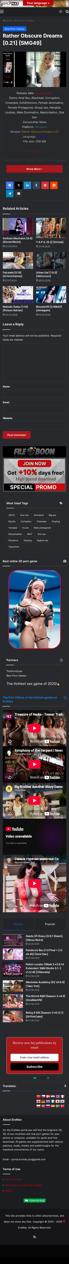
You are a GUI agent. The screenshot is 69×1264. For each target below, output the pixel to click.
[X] (18, 185)
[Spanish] (53, 1106)
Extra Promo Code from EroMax (23, 1185)
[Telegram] (9, 193)
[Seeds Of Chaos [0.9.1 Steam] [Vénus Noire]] (13, 940)
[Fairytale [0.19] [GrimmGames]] (18, 260)
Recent (18, 924)
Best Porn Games (16, 675)
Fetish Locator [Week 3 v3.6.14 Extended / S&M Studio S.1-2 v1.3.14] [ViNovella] (45, 968)
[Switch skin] (61, 11)
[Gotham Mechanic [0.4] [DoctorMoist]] (18, 226)
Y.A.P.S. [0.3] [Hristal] (50, 242)
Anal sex (24, 515)
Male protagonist (42, 527)
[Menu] (2, 11)
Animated (39, 515)
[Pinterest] (45, 185)
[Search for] (67, 11)
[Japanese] (57, 1101)
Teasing (27, 540)
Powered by (25, 1078)
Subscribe (34, 1067)
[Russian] (48, 1106)
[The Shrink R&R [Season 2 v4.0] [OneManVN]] (13, 1001)
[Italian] (53, 1101)
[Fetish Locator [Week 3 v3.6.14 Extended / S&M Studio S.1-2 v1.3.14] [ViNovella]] (13, 969)
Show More (33, 168)
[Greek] (48, 1101)
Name (7, 386)
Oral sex (42, 534)
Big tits (11, 521)
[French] (62, 1097)
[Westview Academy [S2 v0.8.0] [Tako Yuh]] (13, 986)
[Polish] (38, 1106)
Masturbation (15, 534)
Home (9, 20)
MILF (29, 534)
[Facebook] (9, 185)
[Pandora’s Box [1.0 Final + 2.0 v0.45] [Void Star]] (13, 954)
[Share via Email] (18, 193)
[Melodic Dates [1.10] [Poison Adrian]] (18, 294)
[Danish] (48, 1097)
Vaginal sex (42, 540)
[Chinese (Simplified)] (38, 1097)
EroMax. (22, 1227)
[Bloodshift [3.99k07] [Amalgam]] (51, 294)
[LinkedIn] (27, 185)
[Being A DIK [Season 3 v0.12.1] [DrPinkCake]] (13, 1016)
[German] (43, 1101)
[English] (57, 1097)
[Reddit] (54, 185)
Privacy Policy (13, 1179)
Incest (25, 527)
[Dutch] (53, 1097)
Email (7, 402)
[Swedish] (57, 1106)
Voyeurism (13, 546)
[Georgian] (38, 1101)
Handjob (12, 527)
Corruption (26, 521)
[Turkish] (62, 1106)
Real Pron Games (24, 20)
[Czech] (43, 1097)
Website (7, 418)
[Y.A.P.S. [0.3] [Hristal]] (51, 228)
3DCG (11, 515)
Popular (50, 924)
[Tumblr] (36, 185)
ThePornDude (14, 671)
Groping (56, 521)
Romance (13, 540)
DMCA (9, 1190)
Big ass (52, 515)
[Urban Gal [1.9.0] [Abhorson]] (51, 260)
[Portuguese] (43, 1106)
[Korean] (62, 1101)
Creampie (42, 521)
